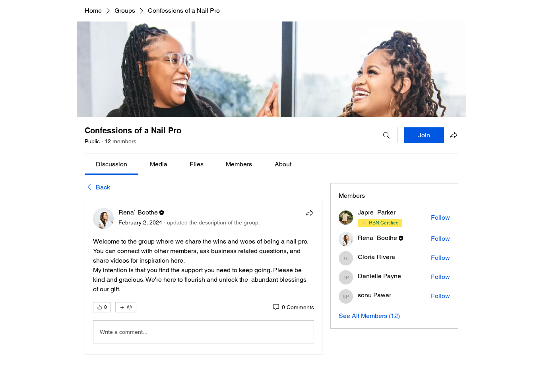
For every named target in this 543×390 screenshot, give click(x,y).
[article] (203, 277)
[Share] (309, 213)
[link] (111, 164)
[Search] (386, 135)
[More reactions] (125, 307)
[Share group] (453, 135)
